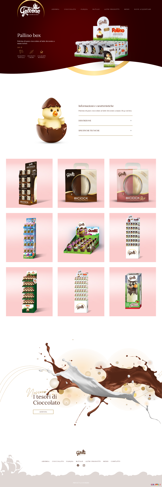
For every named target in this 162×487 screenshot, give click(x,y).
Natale (79, 461)
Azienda (46, 461)
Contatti (115, 461)
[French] (154, 484)
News (105, 461)
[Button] (29, 183)
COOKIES (85, 483)
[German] (157, 484)
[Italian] (159, 484)
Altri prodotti (93, 461)
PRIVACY (76, 483)
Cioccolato (58, 461)
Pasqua (70, 461)
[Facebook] (78, 465)
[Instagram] (84, 465)
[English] (152, 484)
